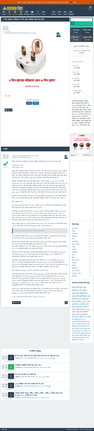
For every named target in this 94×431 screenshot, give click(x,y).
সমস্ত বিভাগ (75, 228)
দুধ (78, 326)
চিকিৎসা (76, 304)
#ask (80, 299)
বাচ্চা (86, 333)
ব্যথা (88, 335)
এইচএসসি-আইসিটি (82, 312)
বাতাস (88, 329)
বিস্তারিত (83, 333)
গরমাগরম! (15, 14)
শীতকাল (74, 317)
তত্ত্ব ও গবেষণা (75, 271)
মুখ (83, 340)
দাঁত (73, 338)
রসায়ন (75, 331)
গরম (81, 314)
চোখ (80, 290)
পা (84, 331)
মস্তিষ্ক (79, 324)
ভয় (80, 329)
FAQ (44, 14)
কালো (79, 331)
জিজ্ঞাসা (18, 33)
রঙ (72, 333)
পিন (6, 96)
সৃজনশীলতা (75, 252)
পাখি (89, 331)
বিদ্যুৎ (76, 319)
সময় (85, 338)
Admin (39, 386)
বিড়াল (78, 338)
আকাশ (82, 338)
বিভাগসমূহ (26, 14)
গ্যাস (82, 331)
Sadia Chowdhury (41, 358)
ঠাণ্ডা (86, 326)
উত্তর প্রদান (20, 156)
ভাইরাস (85, 335)
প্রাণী (76, 309)
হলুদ (75, 338)
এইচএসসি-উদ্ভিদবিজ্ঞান (79, 293)
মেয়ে (89, 333)
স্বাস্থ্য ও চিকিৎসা (76, 244)
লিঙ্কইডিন (36, 103)
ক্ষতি (88, 301)
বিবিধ (73, 258)
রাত (79, 319)
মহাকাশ (80, 307)
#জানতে (85, 314)
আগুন (73, 324)
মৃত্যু (73, 335)
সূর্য (77, 307)
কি (79, 333)
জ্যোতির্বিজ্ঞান (75, 242)
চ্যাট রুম (54, 14)
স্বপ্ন (75, 329)
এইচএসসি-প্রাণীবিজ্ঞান (79, 296)
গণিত (73, 239)
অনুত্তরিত (21, 14)
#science (84, 301)
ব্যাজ (65, 14)
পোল (59, 14)
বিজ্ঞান (74, 314)
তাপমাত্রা (84, 329)
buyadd (76, 66)
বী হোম (4, 14)
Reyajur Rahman (39, 377)
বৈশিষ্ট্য (81, 335)
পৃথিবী (85, 290)
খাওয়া (77, 314)
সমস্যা (75, 333)
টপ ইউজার (70, 14)
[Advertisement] (35, 127)
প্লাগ (9, 96)
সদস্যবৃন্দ (32, 14)
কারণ (89, 317)
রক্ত (87, 299)
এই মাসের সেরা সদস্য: (77, 62)
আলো (73, 301)
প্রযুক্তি (12, 33)
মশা (73, 329)
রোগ (88, 296)
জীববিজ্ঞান (74, 236)
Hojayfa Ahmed (37, 397)
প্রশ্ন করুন (38, 14)
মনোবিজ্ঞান (74, 268)
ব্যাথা (78, 329)
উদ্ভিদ (86, 331)
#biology (87, 309)
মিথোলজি (74, 276)
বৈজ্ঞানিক (81, 309)
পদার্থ (84, 287)
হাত (88, 326)
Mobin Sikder (89, 429)
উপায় (82, 326)
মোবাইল (78, 301)
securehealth (77, 91)
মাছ (80, 326)
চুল (73, 304)
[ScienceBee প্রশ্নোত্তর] (12, 8)
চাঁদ (83, 317)
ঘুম (81, 287)
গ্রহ (73, 331)
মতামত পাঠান (4, 429)
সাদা (86, 324)
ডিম (78, 317)
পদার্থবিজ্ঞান (26, 386)
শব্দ (89, 324)
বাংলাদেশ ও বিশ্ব (76, 273)
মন (78, 333)
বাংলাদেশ (76, 335)
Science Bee (75, 429)
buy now (76, 72)
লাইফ (73, 255)
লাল (88, 322)
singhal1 (76, 78)
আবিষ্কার (74, 326)
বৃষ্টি (81, 317)
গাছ (76, 324)
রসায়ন (73, 231)
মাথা (87, 307)
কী (88, 304)
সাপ (84, 319)
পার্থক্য (74, 312)
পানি (77, 287)
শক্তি (79, 322)
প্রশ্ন (9, 14)
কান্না (80, 340)
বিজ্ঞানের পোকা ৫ (39, 367)
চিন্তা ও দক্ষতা (24, 358)
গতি (78, 340)
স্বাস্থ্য (84, 307)
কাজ (73, 319)
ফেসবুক (29, 103)
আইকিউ (74, 250)
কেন (86, 317)
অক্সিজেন (74, 340)
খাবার (82, 324)
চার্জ (88, 338)
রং (81, 319)
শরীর (84, 299)
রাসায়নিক (75, 299)
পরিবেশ (74, 265)
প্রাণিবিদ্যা (74, 263)
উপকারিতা (84, 322)
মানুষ (74, 287)
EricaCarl (76, 84)
